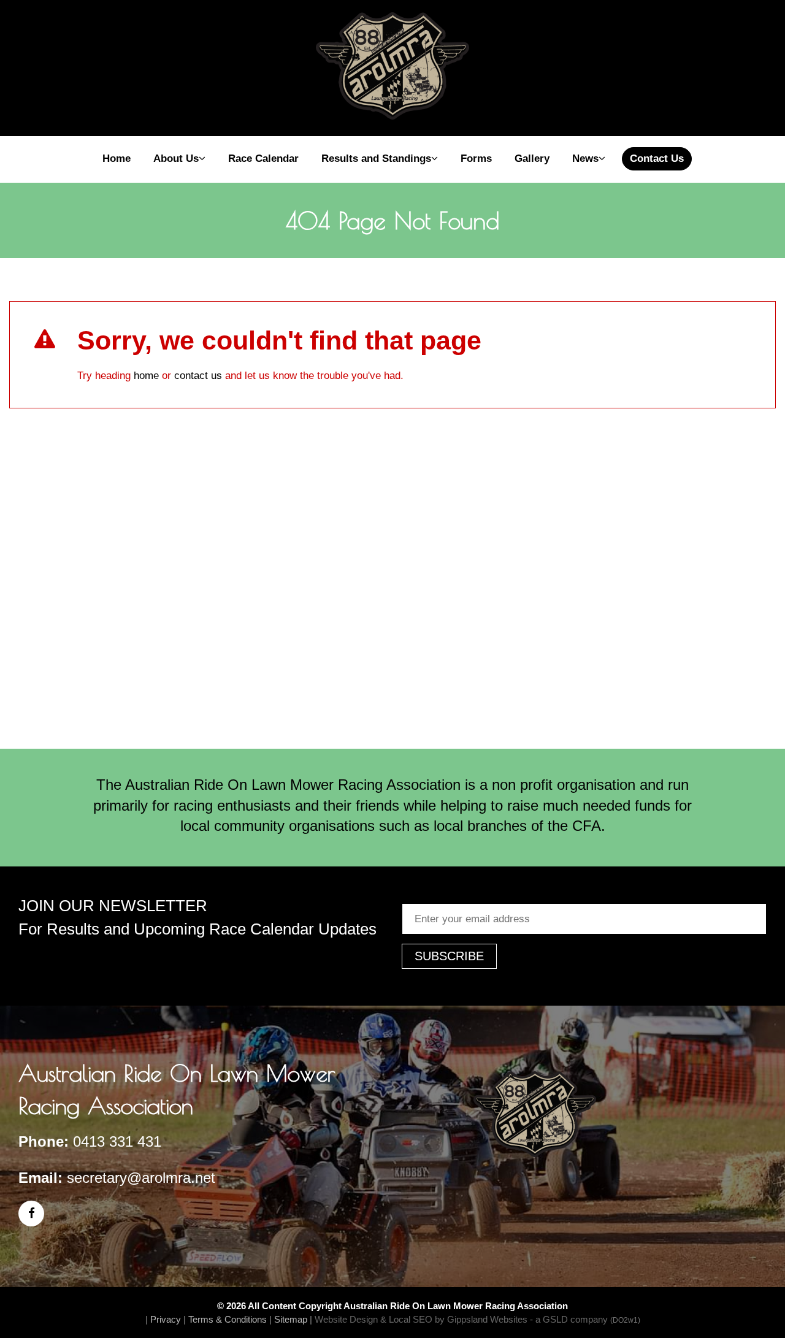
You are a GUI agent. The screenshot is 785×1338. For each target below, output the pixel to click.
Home (116, 158)
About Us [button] (176, 158)
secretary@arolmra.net (141, 1177)
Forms (476, 158)
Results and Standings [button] (376, 158)
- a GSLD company (585, 1319)
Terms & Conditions (227, 1319)
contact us (198, 375)
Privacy (165, 1319)
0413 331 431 (117, 1141)
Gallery (532, 158)
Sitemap (290, 1319)
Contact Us (657, 158)
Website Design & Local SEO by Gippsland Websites (421, 1319)
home (146, 375)
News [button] (585, 158)
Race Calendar (263, 158)
